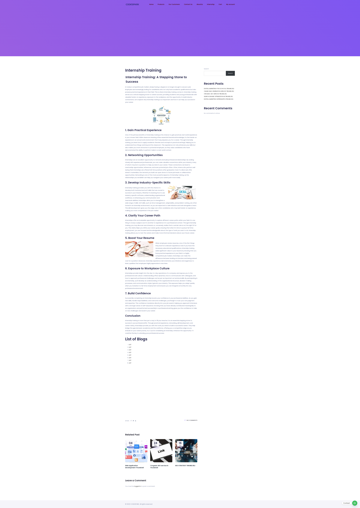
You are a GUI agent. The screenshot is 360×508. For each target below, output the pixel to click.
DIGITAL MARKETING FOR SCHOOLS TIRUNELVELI (219, 89)
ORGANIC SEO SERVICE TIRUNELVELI (215, 94)
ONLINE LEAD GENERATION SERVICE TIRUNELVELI (219, 91)
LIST (130, 345)
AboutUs (200, 4)
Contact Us (188, 4)
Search (206, 69)
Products (161, 4)
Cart (220, 4)
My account (230, 4)
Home (151, 4)
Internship (210, 4)
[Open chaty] (354, 503)
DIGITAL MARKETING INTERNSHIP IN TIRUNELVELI (218, 99)
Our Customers (174, 4)
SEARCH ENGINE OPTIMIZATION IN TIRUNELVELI (218, 96)
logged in (137, 486)
